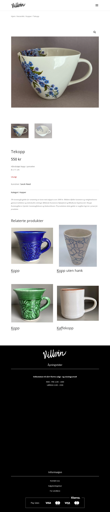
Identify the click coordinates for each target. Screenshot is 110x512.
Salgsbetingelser (55, 486)
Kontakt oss (55, 481)
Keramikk (20, 16)
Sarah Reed (25, 184)
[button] (94, 32)
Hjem (13, 16)
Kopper (29, 16)
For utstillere (55, 491)
